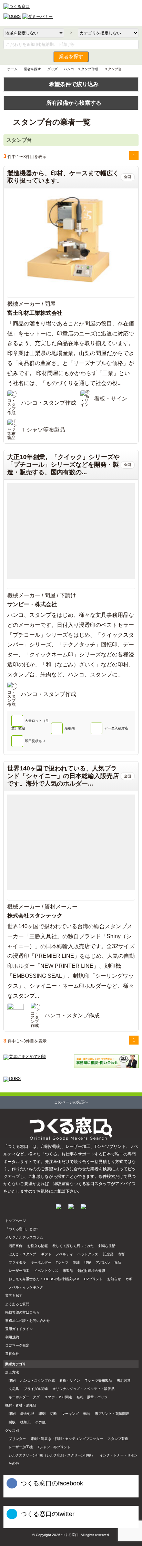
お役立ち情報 (37, 1246)
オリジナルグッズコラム (24, 1237)
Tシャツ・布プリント (54, 1447)
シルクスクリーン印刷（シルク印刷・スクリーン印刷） (52, 1455)
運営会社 (12, 1354)
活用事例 (15, 1246)
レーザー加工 (19, 1271)
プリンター (17, 1439)
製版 (12, 1422)
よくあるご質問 (17, 1304)
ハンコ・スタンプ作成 (81, 69)
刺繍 (76, 1262)
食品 (117, 1262)
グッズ (52, 69)
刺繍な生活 (106, 1246)
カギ (128, 1279)
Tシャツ (62, 1262)
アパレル (103, 1262)
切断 (53, 1413)
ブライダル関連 (36, 1389)
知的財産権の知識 (91, 1271)
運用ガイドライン (19, 1329)
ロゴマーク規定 (17, 1345)
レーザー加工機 (21, 1447)
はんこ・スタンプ (22, 1254)
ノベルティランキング (26, 1287)
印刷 (87, 1262)
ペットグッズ (88, 1254)
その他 (40, 1422)
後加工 (25, 1422)
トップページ (15, 1221)
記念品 (108, 1254)
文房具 (14, 1389)
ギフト (46, 1254)
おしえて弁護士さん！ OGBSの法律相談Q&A (44, 1279)
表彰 (121, 1254)
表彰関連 (124, 1380)
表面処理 (27, 1413)
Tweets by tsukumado (20, 1525)
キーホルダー (41, 1262)
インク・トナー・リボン (119, 1455)
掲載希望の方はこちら (22, 1312)
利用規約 (12, 1337)
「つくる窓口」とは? (21, 1229)
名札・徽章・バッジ (92, 1397)
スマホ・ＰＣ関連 (58, 1397)
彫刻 (42, 1413)
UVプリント (93, 1279)
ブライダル (17, 1262)
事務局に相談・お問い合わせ (27, 1320)
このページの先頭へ (71, 1102)
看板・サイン (69, 1380)
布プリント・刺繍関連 (112, 1413)
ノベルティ (64, 1254)
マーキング (70, 1413)
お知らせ (114, 1279)
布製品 (68, 1271)
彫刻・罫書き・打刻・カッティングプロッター (67, 1439)
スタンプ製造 (118, 1439)
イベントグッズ (46, 1271)
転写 (86, 1413)
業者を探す (71, 56)
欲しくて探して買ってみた (73, 1246)
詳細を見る (71, 294)
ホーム (12, 69)
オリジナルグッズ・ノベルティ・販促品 (83, 1389)
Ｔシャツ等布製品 (98, 1380)
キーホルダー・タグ (24, 1397)
